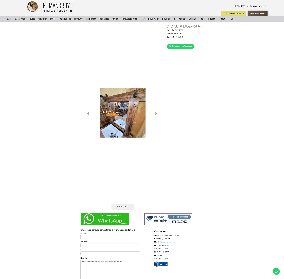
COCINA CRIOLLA (65, 19)
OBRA (203, 19)
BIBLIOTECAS (42, 19)
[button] (88, 113)
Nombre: (83, 233)
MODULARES (193, 19)
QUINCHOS (211, 19)
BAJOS (9, 19)
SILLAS (231, 19)
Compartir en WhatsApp (182, 46)
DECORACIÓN (78, 19)
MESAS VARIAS (153, 19)
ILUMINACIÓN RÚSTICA (129, 19)
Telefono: (84, 241)
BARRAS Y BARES (21, 19)
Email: (82, 250)
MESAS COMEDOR (180, 19)
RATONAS (222, 19)
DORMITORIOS (91, 19)
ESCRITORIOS (104, 19)
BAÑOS (32, 19)
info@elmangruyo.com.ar (166, 242)
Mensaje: (83, 258)
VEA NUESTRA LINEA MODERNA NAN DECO (234, 13)
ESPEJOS (115, 19)
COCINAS (53, 19)
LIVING (142, 19)
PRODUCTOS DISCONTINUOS (257, 13)
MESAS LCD (166, 19)
